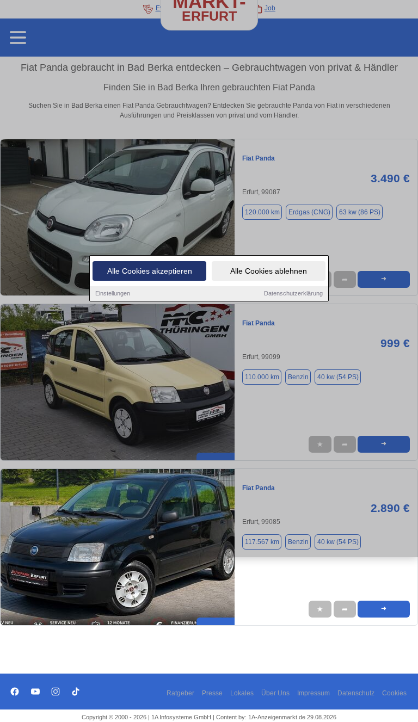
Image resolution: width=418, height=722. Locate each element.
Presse (212, 693)
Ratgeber (180, 693)
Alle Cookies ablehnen (268, 271)
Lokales (242, 693)
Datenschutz (355, 693)
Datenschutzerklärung (293, 293)
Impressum (313, 693)
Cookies (394, 693)
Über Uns (275, 693)
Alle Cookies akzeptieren (149, 271)
